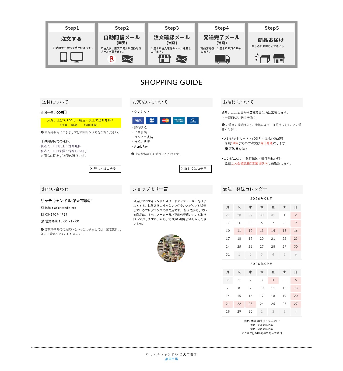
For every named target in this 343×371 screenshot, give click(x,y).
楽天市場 (171, 359)
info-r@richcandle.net (60, 208)
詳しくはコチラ (105, 168)
